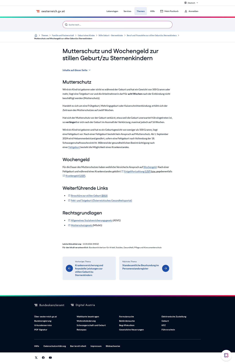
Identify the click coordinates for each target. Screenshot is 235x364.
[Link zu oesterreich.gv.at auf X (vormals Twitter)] (36, 358)
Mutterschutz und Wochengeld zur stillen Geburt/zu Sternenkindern (63, 38)
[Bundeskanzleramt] (49, 305)
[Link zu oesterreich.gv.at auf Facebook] (43, 358)
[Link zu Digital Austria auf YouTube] (50, 358)
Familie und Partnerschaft (63, 35)
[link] (89, 268)
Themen (44, 35)
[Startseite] (36, 35)
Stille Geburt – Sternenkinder (111, 35)
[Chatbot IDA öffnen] (226, 355)
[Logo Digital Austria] (86, 305)
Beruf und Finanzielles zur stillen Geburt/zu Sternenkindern (152, 35)
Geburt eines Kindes (86, 35)
